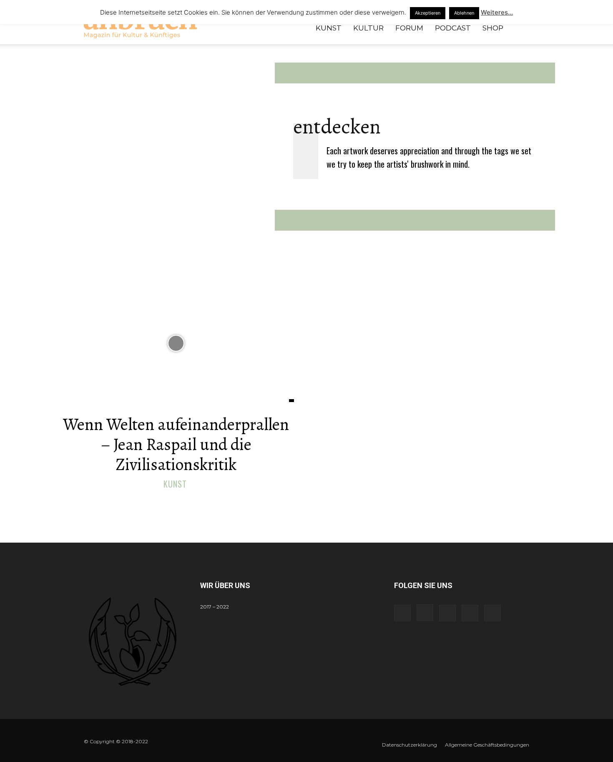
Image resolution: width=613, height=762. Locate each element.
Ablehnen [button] (464, 13)
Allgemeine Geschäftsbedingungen (487, 745)
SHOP (492, 28)
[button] (519, 29)
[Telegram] (447, 613)
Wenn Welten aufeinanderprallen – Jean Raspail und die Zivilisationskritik (176, 444)
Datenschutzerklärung (409, 745)
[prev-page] (298, 502)
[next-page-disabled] (311, 502)
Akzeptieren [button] (427, 13)
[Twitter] (470, 613)
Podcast (453, 28)
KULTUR (368, 28)
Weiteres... (497, 12)
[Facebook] (402, 613)
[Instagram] (425, 612)
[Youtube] (492, 613)
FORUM (409, 28)
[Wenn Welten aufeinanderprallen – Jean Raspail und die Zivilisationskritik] (176, 343)
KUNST (329, 28)
